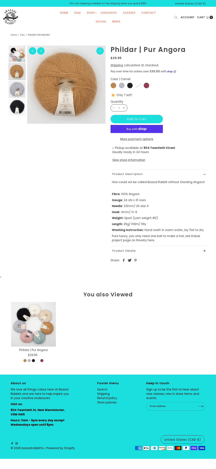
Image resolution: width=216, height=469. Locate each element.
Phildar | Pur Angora (33, 350)
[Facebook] (12, 443)
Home (64, 13)
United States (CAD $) (190, 3)
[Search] (176, 17)
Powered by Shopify (60, 448)
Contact (148, 13)
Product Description (127, 174)
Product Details (124, 251)
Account (187, 17)
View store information (128, 160)
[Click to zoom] (100, 51)
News (116, 21)
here (151, 240)
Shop (90, 13)
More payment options (136, 139)
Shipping (117, 65)
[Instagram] (16, 443)
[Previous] (32, 51)
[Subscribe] (201, 406)
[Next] (41, 51)
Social (101, 21)
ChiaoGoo (108, 13)
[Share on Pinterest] (135, 259)
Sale (77, 13)
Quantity (117, 102)
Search (102, 389)
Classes (129, 13)
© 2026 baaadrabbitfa (27, 448)
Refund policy (107, 398)
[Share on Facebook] (123, 259)
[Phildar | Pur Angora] (33, 324)
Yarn (22, 34)
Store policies (107, 402)
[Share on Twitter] (129, 259)
